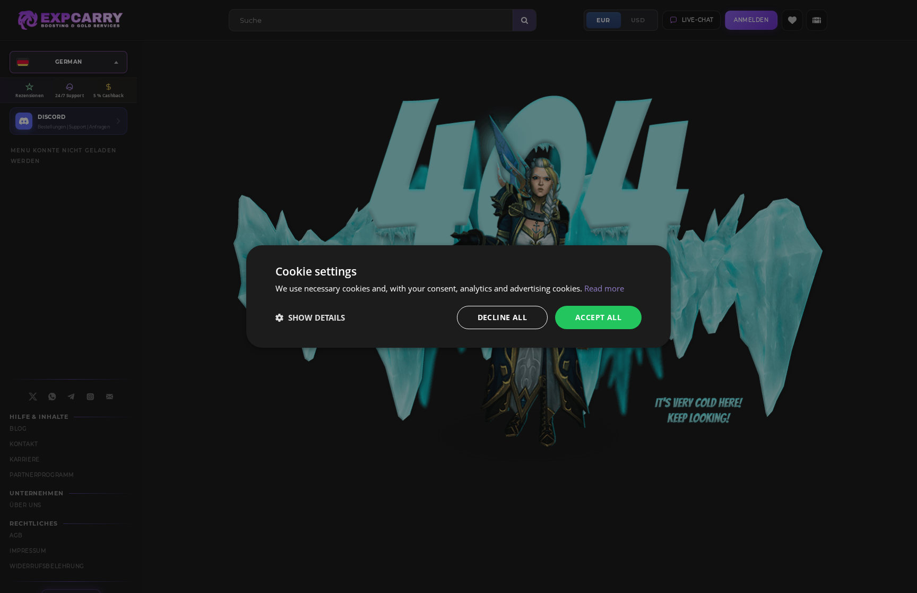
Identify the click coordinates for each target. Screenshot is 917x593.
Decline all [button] (502, 317)
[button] (310, 317)
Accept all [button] (598, 317)
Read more (604, 288)
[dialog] (458, 296)
